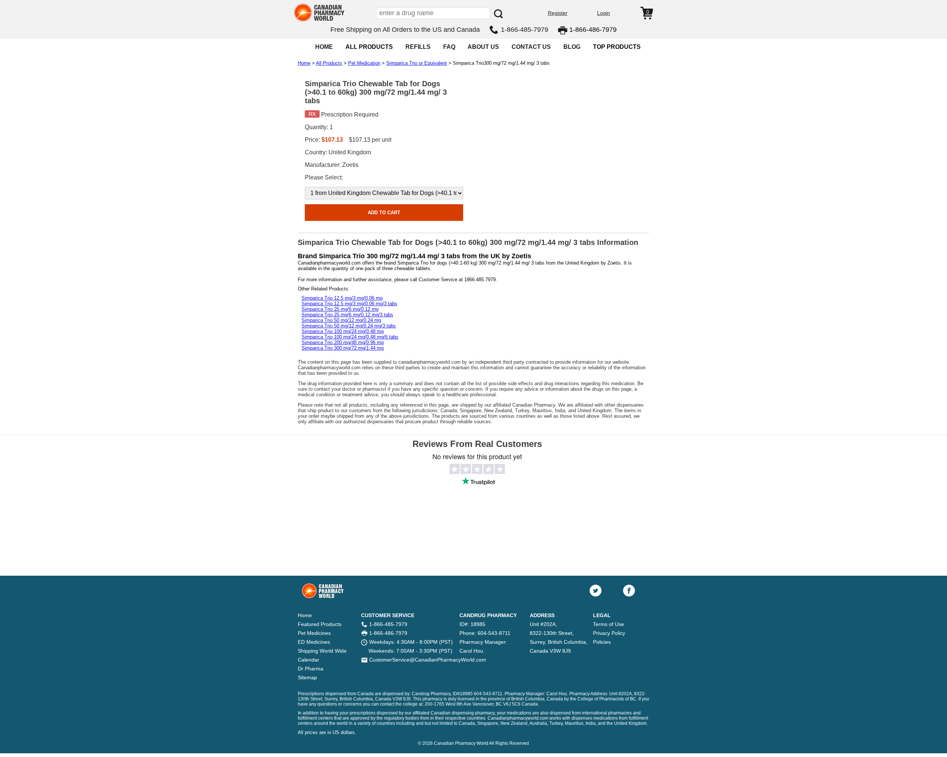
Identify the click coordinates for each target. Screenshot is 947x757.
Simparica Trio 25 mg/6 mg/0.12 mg (339, 309)
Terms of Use (608, 624)
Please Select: (324, 177)
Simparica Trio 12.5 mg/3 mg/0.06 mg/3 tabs (349, 303)
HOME (324, 47)
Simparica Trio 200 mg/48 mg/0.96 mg (342, 342)
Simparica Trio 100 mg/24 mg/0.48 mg (342, 331)
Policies (602, 642)
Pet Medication (364, 63)
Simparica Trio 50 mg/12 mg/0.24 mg (341, 320)
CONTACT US (531, 47)
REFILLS (418, 47)
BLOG (571, 47)
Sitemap (307, 677)
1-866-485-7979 (524, 29)
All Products (329, 63)
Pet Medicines (314, 633)
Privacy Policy (609, 633)
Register (557, 13)
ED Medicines (314, 642)
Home (304, 63)
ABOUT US (483, 47)
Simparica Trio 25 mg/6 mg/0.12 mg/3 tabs (347, 314)
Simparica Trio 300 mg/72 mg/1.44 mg (342, 348)
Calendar (308, 660)
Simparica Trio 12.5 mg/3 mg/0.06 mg (341, 298)
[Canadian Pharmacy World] (319, 20)
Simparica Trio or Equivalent (416, 63)
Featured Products (319, 624)
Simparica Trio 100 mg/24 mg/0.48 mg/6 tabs (349, 337)
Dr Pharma (310, 669)
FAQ (449, 47)
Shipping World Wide (322, 651)
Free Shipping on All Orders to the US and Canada (405, 29)
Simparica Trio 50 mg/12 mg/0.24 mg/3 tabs (348, 326)
